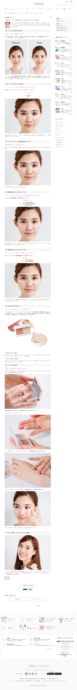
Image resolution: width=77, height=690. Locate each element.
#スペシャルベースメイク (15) (62, 27)
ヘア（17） (58, 133)
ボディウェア (58, 8)
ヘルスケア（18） (58, 146)
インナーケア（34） (59, 131)
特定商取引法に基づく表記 (53, 678)
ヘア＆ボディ (35, 669)
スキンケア (27, 8)
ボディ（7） (58, 135)
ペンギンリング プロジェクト (56, 680)
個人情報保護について (44, 678)
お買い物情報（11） (59, 142)
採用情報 (26, 678)
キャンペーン (12, 8)
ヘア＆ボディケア (40, 8)
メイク (33, 8)
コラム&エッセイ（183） (60, 139)
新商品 (6, 8)
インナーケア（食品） (49, 8)
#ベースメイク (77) (60, 25)
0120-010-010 (67, 641)
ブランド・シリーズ (20, 8)
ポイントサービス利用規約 (35, 680)
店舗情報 (64, 8)
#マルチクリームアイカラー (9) (62, 28)
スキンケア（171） (59, 122)
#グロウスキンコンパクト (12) (62, 30)
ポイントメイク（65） (60, 126)
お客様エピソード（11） (60, 144)
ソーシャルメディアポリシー (45, 680)
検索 (57, 5)
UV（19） (58, 128)
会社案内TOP (22, 678)
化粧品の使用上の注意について (34, 678)
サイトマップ (64, 680)
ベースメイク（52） (59, 124)
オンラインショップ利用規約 (15, 680)
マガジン (70, 8)
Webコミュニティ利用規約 (25, 680)
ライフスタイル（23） (60, 137)
